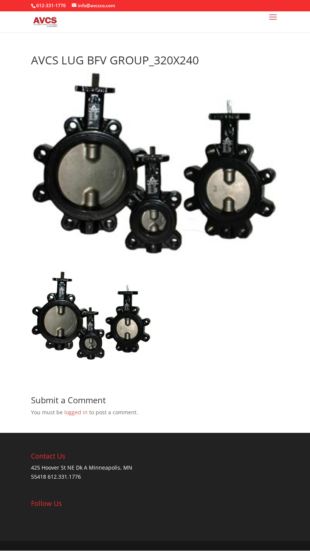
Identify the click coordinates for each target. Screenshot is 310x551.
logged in (76, 412)
